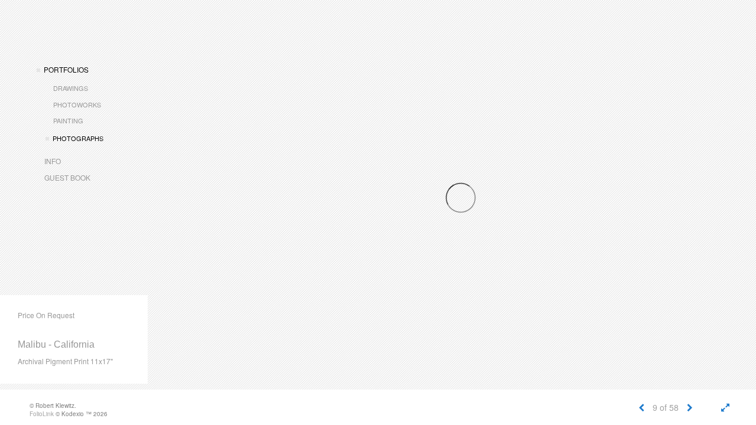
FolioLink (42, 414)
